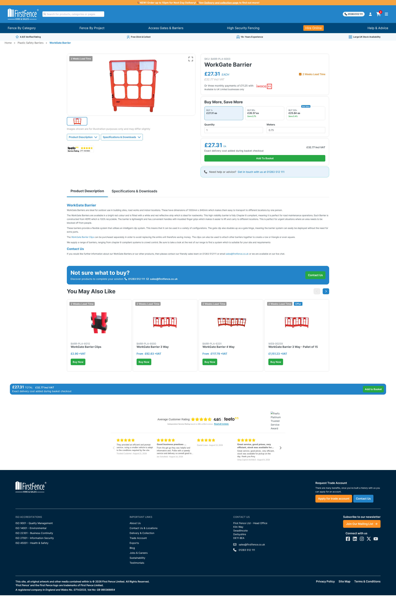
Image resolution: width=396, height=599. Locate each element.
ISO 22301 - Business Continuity (34, 533)
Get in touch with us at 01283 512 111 (261, 171)
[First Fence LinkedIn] (355, 538)
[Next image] (326, 291)
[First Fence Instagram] (361, 538)
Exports (134, 542)
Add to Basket (373, 389)
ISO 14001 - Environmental (30, 528)
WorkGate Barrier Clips (82, 237)
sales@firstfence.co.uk (237, 253)
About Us (135, 523)
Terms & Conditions (367, 581)
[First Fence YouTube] (375, 538)
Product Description (81, 137)
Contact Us (315, 275)
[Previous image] (317, 291)
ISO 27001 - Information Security (34, 538)
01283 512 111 (355, 14)
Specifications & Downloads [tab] (134, 191)
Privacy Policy (325, 581)
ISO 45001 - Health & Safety (31, 542)
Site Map (344, 581)
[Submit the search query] (44, 14)
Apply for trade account (333, 498)
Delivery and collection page (221, 2)
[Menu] (386, 14)
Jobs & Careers (139, 552)
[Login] (370, 14)
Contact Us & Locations (143, 528)
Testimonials (137, 562)
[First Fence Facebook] (348, 538)
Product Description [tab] (87, 191)
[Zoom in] (190, 59)
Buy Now (78, 361)
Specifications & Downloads (119, 137)
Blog (132, 547)
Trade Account (138, 538)
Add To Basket (265, 158)
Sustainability (137, 557)
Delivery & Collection (142, 533)
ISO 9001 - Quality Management (34, 523)
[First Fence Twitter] (368, 538)
